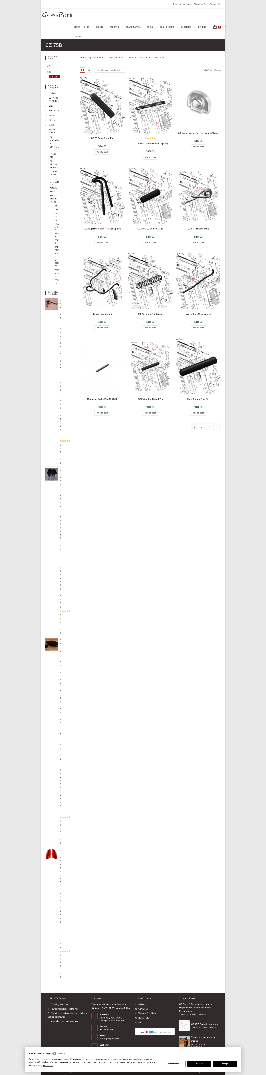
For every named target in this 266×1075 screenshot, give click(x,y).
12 (211, 70)
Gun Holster (54, 110)
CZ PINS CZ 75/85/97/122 (150, 228)
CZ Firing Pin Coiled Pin (150, 399)
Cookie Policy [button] (112, 1062)
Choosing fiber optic (59, 1004)
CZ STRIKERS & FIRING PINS (54, 185)
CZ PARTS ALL (53, 154)
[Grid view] (82, 70)
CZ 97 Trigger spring (198, 228)
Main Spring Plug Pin (198, 399)
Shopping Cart (201, 4)
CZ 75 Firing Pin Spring (150, 314)
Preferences (173, 1064)
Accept (225, 1064)
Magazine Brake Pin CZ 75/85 (102, 399)
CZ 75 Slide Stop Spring (198, 314)
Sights (51, 125)
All (219, 70)
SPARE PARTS (52, 131)
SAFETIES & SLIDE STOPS (56, 257)
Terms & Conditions (147, 1013)
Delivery (142, 1004)
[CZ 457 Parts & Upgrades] (184, 1025)
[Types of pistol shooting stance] (184, 1041)
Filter (54, 77)
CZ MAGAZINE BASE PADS (56, 231)
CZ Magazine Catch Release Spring (102, 228)
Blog (175, 4)
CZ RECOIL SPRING (54, 164)
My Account (185, 4)
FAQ (140, 1022)
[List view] (89, 70)
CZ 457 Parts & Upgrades (204, 1024)
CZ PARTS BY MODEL (54, 99)
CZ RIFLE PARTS (54, 173)
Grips (51, 106)
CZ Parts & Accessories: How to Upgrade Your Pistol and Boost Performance (195, 1007)
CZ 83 (55, 215)
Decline (199, 1064)
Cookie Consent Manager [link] (39, 1053)
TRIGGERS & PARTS (56, 276)
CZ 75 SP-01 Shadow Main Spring (150, 143)
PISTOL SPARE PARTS (53, 198)
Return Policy (144, 1018)
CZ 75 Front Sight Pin (102, 138)
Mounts (52, 115)
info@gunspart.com (109, 1038)
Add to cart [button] (102, 152)
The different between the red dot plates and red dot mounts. (67, 1015)
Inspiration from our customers (64, 1021)
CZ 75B (56, 208)
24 (215, 70)
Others (52, 120)
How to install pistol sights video (65, 1009)
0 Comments (200, 1014)
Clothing (52, 93)
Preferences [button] (48, 1066)
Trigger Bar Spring (102, 314)
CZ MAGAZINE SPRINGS (54, 142)
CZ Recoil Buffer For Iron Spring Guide (198, 133)
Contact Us (215, 4)
